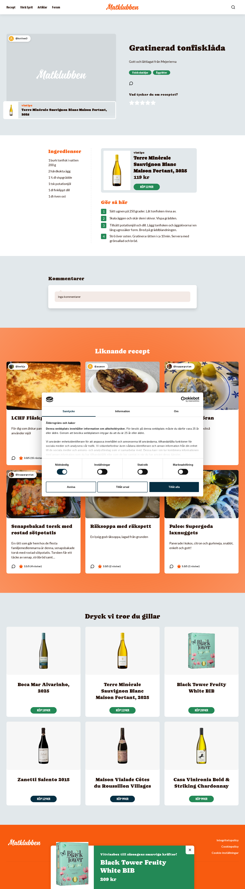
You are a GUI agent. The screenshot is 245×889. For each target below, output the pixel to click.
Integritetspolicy (228, 840)
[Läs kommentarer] (131, 83)
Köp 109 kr (43, 710)
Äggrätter (161, 72)
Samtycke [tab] (69, 411)
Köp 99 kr (122, 799)
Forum (56, 7)
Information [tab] (122, 411)
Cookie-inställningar (225, 852)
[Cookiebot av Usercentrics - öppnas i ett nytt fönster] (183, 399)
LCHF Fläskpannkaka (38, 418)
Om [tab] (176, 411)
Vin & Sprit (26, 7)
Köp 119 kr (146, 187)
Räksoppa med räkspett (120, 526)
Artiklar (42, 7)
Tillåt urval (122, 486)
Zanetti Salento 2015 (43, 779)
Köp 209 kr (201, 710)
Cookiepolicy (230, 846)
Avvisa (71, 486)
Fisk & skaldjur (140, 72)
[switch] (102, 472)
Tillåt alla (174, 486)
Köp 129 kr (43, 799)
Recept (10, 7)
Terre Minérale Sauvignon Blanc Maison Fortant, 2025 (160, 164)
